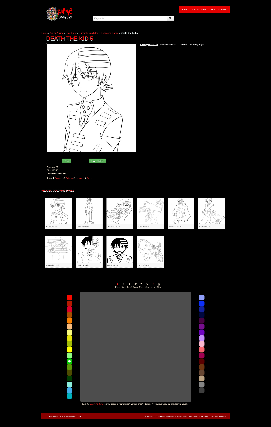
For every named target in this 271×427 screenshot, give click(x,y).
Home (184, 9)
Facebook (59, 178)
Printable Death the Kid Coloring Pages (99, 33)
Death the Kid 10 (175, 226)
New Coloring (218, 9)
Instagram (80, 178)
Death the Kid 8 (83, 265)
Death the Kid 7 (113, 226)
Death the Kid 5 (52, 226)
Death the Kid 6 (52, 265)
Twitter (89, 178)
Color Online (97, 160)
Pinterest (69, 178)
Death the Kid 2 (144, 265)
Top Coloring (199, 9)
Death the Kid (112, 265)
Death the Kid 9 (83, 226)
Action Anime (57, 33)
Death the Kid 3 (205, 226)
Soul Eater (71, 33)
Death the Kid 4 (144, 226)
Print (66, 160)
